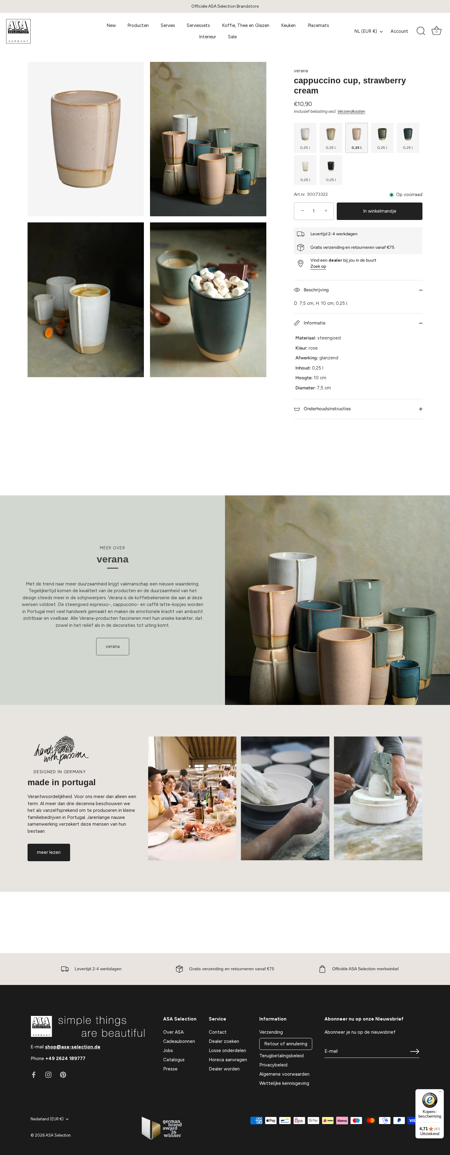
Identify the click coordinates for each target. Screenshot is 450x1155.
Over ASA (173, 1032)
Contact (218, 1032)
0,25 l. (305, 148)
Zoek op (318, 266)
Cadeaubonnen (179, 1041)
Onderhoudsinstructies (326, 408)
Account (399, 31)
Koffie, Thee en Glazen (245, 25)
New (111, 25)
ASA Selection (58, 1135)
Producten (138, 25)
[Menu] (440, 1092)
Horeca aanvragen (228, 1059)
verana (301, 71)
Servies (168, 25)
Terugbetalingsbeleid (281, 1055)
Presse (170, 1069)
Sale (232, 37)
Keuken (288, 25)
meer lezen (49, 852)
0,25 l (305, 180)
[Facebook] (34, 1074)
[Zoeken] (421, 31)
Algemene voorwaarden (284, 1074)
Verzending (271, 1032)
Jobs (168, 1050)
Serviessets (198, 25)
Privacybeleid (273, 1065)
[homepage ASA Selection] (47, 31)
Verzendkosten (351, 111)
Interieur (207, 37)
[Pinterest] (63, 1074)
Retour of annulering (285, 1044)
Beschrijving (315, 290)
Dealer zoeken (224, 1041)
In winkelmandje (379, 211)
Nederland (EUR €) (47, 1119)
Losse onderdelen (227, 1050)
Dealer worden (224, 1069)
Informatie (313, 323)
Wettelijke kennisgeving (284, 1083)
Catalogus (174, 1059)
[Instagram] (48, 1074)
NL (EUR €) (365, 31)
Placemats (318, 25)
